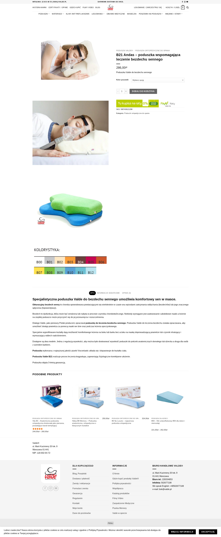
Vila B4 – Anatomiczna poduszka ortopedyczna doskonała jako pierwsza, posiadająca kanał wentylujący (48, 423)
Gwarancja (77, 493)
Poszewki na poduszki (150, 14)
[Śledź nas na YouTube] (187, 2)
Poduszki (43, 14)
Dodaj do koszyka (143, 91)
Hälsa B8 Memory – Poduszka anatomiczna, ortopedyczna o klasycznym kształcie (84, 423)
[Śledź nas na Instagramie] (185, 2)
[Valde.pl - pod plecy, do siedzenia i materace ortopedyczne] (111, 7)
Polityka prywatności (121, 483)
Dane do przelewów (82, 513)
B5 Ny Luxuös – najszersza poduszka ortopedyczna (123, 422)
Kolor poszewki (122, 80)
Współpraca (117, 488)
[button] (175, 7)
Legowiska (97, 14)
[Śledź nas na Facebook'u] (182, 2)
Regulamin (77, 498)
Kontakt (76, 503)
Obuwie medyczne (116, 14)
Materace (57, 14)
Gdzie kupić (75, 7)
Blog (97, 7)
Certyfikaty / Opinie (58, 7)
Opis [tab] (92, 293)
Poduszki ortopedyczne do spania (152, 51)
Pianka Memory (119, 508)
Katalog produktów (120, 493)
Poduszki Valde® (124, 51)
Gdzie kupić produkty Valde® (125, 479)
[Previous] (33, 408)
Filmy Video (88, 7)
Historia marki (39, 7)
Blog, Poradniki (79, 474)
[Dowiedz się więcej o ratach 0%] (146, 103)
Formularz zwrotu (80, 488)
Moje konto (77, 508)
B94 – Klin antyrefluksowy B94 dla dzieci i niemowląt (168, 422)
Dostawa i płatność (81, 479)
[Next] (188, 408)
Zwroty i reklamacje (81, 483)
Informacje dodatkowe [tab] (108, 293)
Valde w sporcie (119, 513)
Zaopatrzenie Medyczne (123, 503)
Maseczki (131, 14)
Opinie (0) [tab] (126, 293)
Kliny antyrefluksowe (77, 14)
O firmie (115, 474)
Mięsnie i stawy (173, 14)
